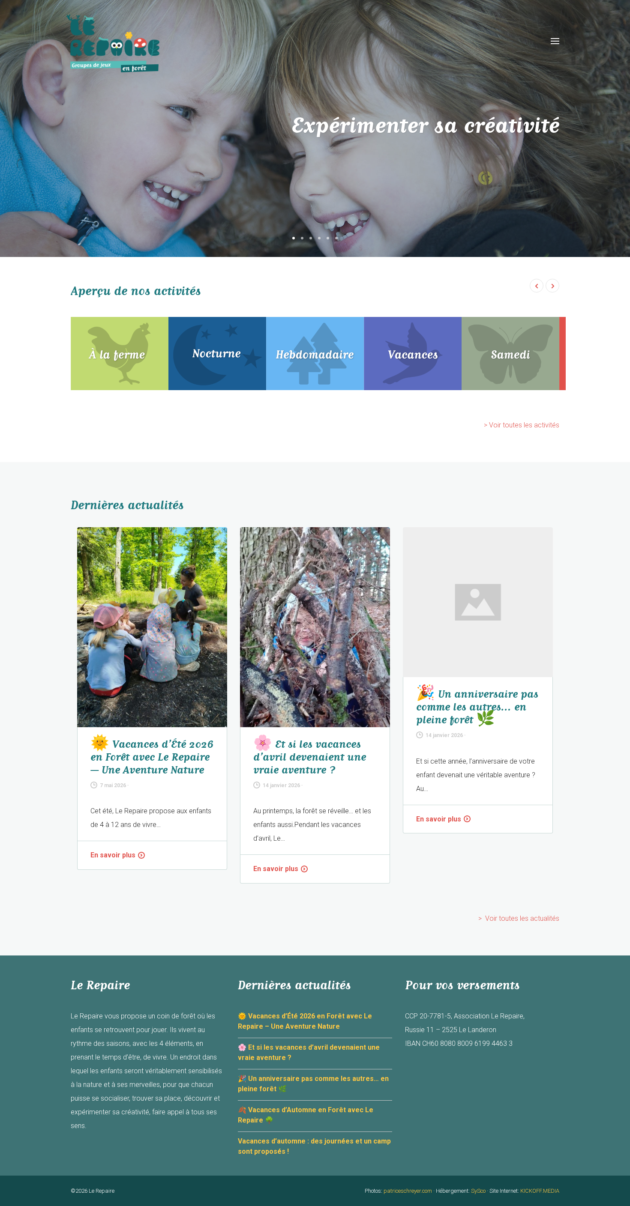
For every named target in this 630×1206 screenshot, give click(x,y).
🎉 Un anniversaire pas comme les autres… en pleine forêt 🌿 (477, 707)
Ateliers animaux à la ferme (119, 353)
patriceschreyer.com (408, 1191)
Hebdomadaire (315, 353)
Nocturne (217, 353)
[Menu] (555, 41)
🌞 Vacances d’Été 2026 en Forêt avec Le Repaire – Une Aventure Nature (151, 757)
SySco (478, 1191)
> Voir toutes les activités (521, 425)
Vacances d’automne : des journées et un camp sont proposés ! (314, 1146)
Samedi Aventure (510, 353)
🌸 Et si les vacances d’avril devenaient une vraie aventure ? (309, 757)
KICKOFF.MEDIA (539, 1191)
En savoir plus (112, 855)
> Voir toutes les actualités (518, 918)
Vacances (413, 353)
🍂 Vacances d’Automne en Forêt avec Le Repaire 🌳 (305, 1115)
